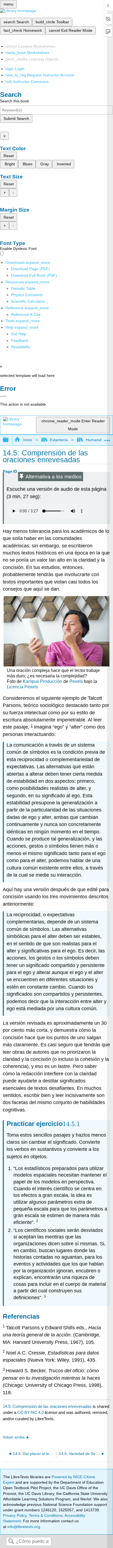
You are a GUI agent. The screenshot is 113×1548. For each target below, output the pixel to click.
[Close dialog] (3, 396)
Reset (9, 156)
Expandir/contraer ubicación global (107, 438)
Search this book (14, 101)
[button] (19, 340)
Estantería (59, 440)
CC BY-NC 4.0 (30, 1412)
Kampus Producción (42, 681)
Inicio (27, 440)
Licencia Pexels (22, 687)
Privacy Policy (15, 1515)
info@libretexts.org (23, 1526)
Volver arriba (14, 1437)
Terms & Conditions (46, 1515)
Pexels (76, 681)
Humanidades (98, 440)
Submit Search (16, 118)
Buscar (11, 1541)
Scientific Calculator (28, 301)
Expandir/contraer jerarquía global (9, 440)
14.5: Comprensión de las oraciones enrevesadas (47, 1406)
